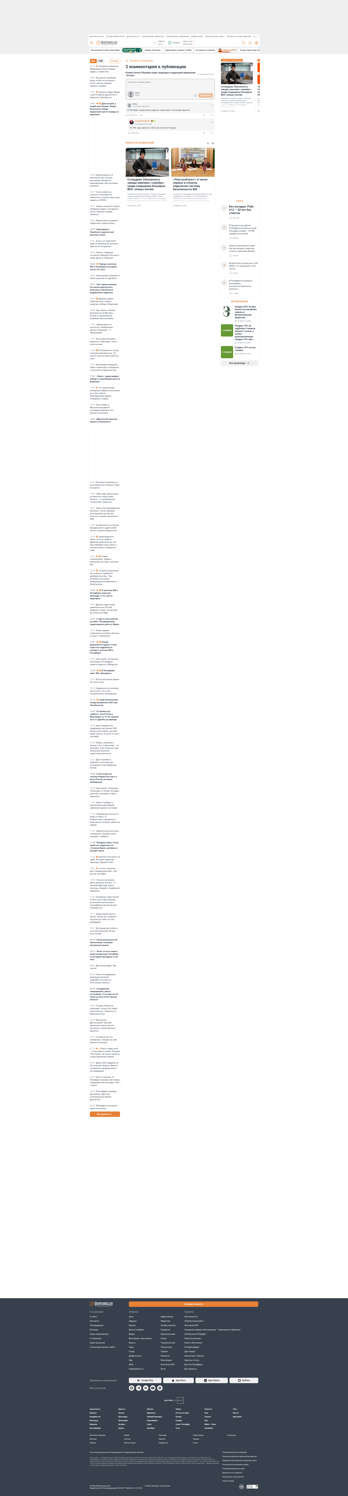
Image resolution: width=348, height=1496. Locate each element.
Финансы (165, 1356)
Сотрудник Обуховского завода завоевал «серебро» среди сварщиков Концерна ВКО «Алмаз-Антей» (146, 184)
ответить (133, 115)
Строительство (168, 1343)
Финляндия (166, 1360)
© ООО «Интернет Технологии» (157, 1486)
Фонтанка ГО (133, 37)
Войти (137, 95)
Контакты (94, 1321)
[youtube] (153, 1388)
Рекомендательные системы (233, 1469)
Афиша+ (133, 1321)
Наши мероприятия (99, 1334)
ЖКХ (131, 1364)
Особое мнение (168, 1325)
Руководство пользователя (233, 1477)
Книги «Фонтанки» (193, 1343)
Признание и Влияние (177, 37)
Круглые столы (191, 1360)
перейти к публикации (141, 61)
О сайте (93, 1316)
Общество (165, 1321)
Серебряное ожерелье (153, 37)
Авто (131, 1316)
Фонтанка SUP (97, 37)
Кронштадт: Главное (194, 1356)
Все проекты (190, 1369)
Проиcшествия (168, 1334)
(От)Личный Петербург (195, 1334)
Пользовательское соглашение (234, 1452)
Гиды (131, 1347)
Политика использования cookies (235, 1465)
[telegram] (138, 1388)
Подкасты (165, 1329)
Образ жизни (167, 1316)
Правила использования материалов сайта (239, 1460)
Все (93, 61)
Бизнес (132, 1325)
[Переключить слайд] (258, 73)
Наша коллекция (192, 1338)
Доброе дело (135, 1356)
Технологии (166, 1347)
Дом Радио (189, 1351)
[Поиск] (243, 43)
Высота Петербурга (193, 1364)
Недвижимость (136, 1369)
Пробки (174, 43)
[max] (131, 1388)
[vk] (145, 1388)
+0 (204, 115)
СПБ (100, 61)
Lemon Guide (197, 37)
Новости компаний (140, 142)
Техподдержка (96, 1325)
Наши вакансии (97, 1343)
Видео (132, 1334)
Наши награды (228, 1481)
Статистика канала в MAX (102, 1347)
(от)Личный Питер (115, 37)
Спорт (163, 1338)
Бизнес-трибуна (136, 1329)
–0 (211, 115)
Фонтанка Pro (191, 1316)
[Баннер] (132, 50)
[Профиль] (256, 43)
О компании (95, 1338)
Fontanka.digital (191, 1347)
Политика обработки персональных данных (239, 1456)
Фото (163, 1369)
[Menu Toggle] (91, 43)
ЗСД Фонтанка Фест (215, 37)
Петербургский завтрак (239, 37)
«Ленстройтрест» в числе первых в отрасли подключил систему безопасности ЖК (190, 184)
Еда (130, 1360)
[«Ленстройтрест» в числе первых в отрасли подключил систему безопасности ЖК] (193, 162)
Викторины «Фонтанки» (140, 1338)
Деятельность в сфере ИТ (232, 1473)
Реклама (94, 1329)
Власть (132, 1343)
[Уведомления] (250, 43)
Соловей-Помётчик (142, 121)
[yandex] (160, 1388)
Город (131, 1351)
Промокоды (239, 301)
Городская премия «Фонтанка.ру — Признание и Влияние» (212, 1329)
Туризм (164, 1351)
